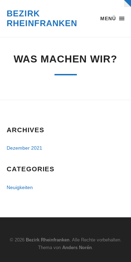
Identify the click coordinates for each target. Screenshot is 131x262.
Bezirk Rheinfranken (42, 18)
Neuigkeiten (20, 187)
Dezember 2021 (24, 148)
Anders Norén (77, 247)
